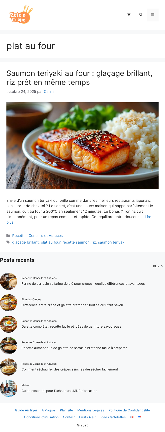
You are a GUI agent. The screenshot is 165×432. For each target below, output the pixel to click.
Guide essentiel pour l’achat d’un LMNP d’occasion (59, 391)
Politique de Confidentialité (129, 410)
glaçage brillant (25, 242)
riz (94, 242)
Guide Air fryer (26, 410)
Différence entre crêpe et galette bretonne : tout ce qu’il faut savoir (72, 305)
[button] (141, 15)
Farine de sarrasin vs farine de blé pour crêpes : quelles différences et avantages (83, 283)
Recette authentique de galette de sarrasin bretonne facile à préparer (74, 348)
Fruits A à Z (87, 417)
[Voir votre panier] (129, 15)
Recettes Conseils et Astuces (37, 235)
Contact (69, 417)
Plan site (66, 410)
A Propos (49, 410)
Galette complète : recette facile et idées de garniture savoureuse (71, 326)
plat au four (50, 242)
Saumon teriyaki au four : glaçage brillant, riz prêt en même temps (79, 78)
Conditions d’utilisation (41, 417)
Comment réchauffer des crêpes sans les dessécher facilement (69, 369)
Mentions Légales (90, 410)
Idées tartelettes (113, 417)
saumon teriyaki (111, 242)
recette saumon (76, 242)
